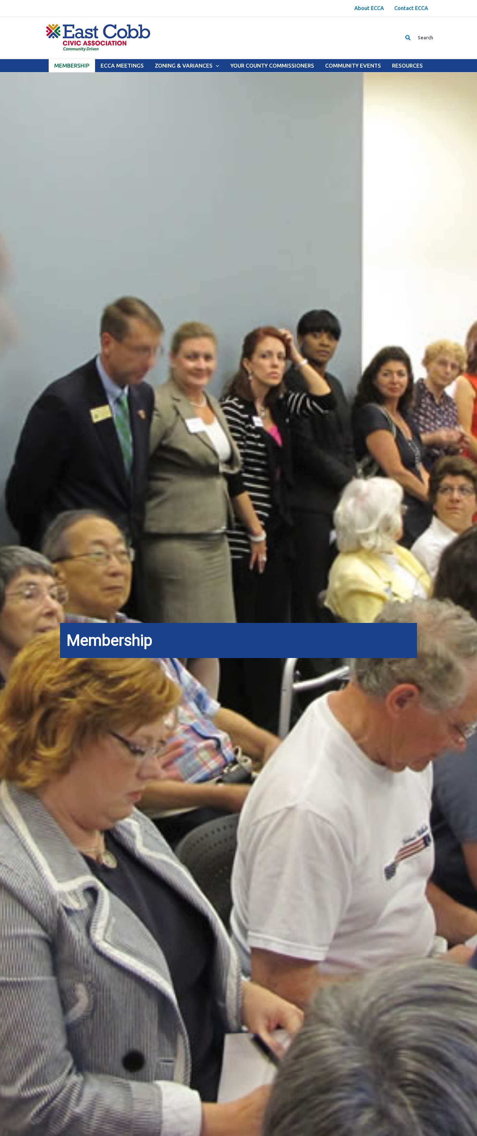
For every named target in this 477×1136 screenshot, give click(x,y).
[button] (408, 38)
